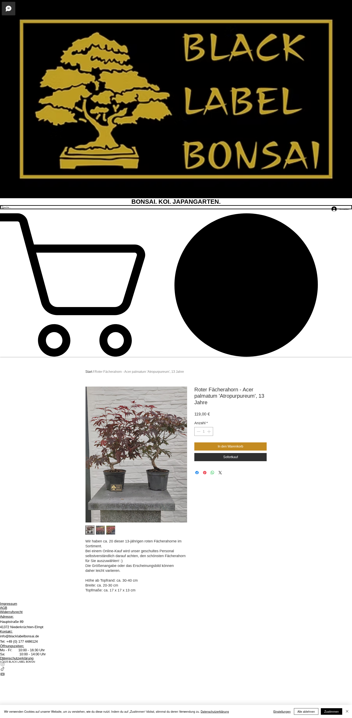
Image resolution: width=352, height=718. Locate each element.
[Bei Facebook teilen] (197, 472)
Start (88, 371)
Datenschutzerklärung (215, 711)
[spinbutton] (203, 431)
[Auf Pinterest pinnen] (204, 472)
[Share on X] (220, 472)
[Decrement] (198, 431)
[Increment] (209, 431)
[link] (176, 285)
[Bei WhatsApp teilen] (212, 472)
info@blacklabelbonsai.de (19, 636)
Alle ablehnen (306, 711)
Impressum (8, 604)
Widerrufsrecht (11, 612)
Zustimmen (331, 711)
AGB (3, 608)
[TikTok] (176, 669)
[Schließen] (347, 711)
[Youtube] (176, 674)
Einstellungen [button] (282, 711)
